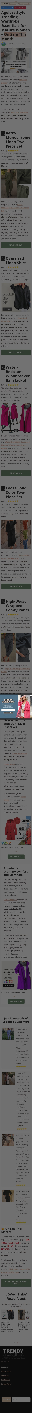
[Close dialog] (31, 695)
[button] (8, 713)
